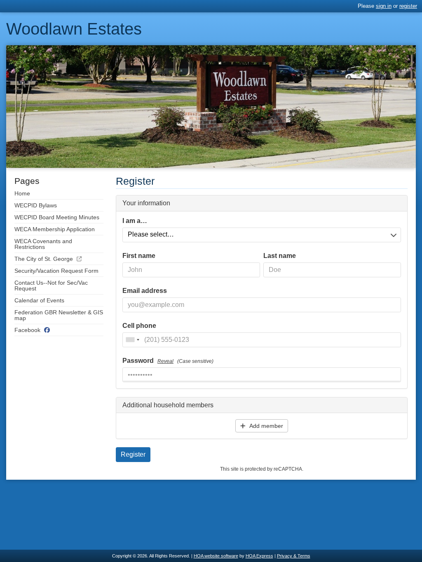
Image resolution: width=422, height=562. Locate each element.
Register (133, 454)
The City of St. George (43, 258)
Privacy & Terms (293, 555)
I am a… (134, 221)
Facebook (27, 330)
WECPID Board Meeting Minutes (56, 217)
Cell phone (139, 326)
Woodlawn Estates (74, 29)
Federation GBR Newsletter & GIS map (58, 315)
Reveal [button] (165, 361)
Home (22, 193)
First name (138, 256)
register (408, 6)
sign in (384, 6)
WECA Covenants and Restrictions (43, 244)
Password (167, 361)
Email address (144, 291)
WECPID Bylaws (35, 205)
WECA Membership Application (54, 229)
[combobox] (132, 340)
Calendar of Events (39, 300)
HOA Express (259, 555)
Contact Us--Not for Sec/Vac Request (51, 285)
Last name (279, 256)
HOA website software (216, 555)
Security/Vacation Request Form (56, 270)
